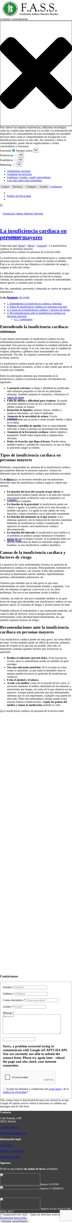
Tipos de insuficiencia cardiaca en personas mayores (37, 306)
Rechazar (17, 186)
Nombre (8, 987)
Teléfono (9, 993)
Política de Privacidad (19, 196)
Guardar (44, 186)
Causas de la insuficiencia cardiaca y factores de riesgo (38, 309)
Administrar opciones (19, 171)
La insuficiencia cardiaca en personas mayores (33, 234)
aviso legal (55, 1088)
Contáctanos (23, 319)
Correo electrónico (14, 1000)
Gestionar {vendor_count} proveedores (29, 177)
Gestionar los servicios (19, 174)
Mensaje (8, 1012)
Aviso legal (6, 1145)
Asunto (8, 1006)
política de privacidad (14, 1092)
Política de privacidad (12, 1151)
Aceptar (5, 186)
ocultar (12, 297)
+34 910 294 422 (9, 1127)
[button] (36, 73)
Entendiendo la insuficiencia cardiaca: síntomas (34, 303)
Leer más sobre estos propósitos (24, 180)
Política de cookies (10, 1156)
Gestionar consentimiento (14, 1221)
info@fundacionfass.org (13, 1133)
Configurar (31, 186)
